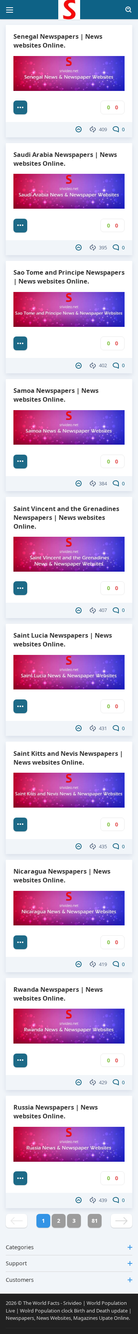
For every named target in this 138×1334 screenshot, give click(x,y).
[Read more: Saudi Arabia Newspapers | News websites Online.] (20, 226)
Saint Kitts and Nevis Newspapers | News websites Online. (68, 758)
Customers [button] (20, 1279)
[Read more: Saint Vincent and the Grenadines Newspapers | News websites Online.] (20, 588)
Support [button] (16, 1263)
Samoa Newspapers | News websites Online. (56, 395)
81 (95, 1220)
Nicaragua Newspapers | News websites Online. (61, 875)
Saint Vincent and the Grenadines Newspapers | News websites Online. (66, 517)
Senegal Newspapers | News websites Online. (57, 40)
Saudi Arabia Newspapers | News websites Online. (65, 159)
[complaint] (80, 129)
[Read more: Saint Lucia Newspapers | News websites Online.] (20, 706)
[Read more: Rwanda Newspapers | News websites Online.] (20, 1060)
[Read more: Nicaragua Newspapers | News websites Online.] (20, 942)
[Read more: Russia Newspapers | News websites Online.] (20, 1178)
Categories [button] (20, 1247)
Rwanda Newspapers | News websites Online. (58, 994)
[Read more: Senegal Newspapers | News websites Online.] (20, 107)
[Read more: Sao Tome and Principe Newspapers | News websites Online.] (20, 343)
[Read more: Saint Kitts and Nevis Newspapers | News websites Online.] (20, 824)
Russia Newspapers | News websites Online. (55, 1111)
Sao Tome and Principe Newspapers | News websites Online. (69, 276)
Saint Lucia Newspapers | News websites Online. (62, 639)
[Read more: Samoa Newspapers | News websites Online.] (20, 461)
